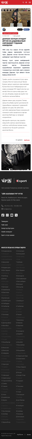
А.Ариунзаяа (5, 262)
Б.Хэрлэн (4, 400)
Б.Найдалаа (5, 353)
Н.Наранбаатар (21, 353)
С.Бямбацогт (20, 300)
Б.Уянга (3, 394)
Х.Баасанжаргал (6, 265)
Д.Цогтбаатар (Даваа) (8, 403)
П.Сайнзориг (5, 375)
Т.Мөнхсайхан (20, 345)
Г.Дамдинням (5, 320)
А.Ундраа (19, 389)
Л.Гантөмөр (5, 314)
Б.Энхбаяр (4, 414)
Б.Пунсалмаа (5, 370)
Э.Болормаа (19, 295)
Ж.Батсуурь (4, 281)
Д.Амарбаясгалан (6, 256)
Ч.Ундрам (4, 392)
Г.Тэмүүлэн (4, 389)
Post (21, 29)
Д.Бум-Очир (19, 298)
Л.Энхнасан (19, 414)
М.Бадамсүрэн (5, 267)
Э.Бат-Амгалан (20, 267)
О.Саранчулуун (6, 378)
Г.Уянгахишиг (20, 394)
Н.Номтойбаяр (5, 361)
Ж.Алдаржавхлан (6, 251)
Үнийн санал (4, 225)
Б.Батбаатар (5, 273)
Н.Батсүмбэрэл (20, 281)
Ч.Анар (18, 259)
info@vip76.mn (8, 209)
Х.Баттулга (4, 284)
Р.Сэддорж (19, 381)
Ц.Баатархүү (20, 265)
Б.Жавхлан (19, 323)
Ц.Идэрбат (19, 334)
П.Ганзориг (4, 312)
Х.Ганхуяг (19, 314)
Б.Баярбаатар (5, 289)
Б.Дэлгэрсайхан (6, 323)
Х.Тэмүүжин (19, 386)
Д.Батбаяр (19, 273)
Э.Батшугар (19, 287)
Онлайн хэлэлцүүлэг (6, 232)
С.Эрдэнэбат (20, 419)
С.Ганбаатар (20, 303)
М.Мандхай (19, 339)
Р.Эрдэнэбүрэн (21, 422)
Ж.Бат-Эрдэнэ (5, 270)
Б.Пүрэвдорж (5, 372)
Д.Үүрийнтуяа (5, 397)
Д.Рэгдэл (19, 372)
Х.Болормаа (5, 295)
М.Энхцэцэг (4, 419)
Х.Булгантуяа (5, 298)
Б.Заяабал (4, 331)
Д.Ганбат (19, 309)
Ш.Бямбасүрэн (6, 300)
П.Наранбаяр (5, 356)
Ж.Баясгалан (5, 292)
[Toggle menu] (29, 2)
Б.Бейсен (19, 292)
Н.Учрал (18, 392)
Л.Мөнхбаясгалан (6, 345)
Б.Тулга (18, 383)
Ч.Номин (4, 358)
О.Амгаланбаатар (6, 259)
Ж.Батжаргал (20, 276)
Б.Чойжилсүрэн (6, 408)
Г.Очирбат (4, 367)
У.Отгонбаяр (20, 364)
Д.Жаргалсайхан (6, 328)
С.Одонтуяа (5, 364)
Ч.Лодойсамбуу (6, 336)
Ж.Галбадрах (5, 303)
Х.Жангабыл (5, 325)
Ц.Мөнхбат (19, 342)
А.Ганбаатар (20, 306)
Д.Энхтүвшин (20, 416)
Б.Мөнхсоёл (5, 347)
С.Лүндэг (4, 339)
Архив (29, 434)
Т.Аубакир (19, 262)
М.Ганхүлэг (4, 317)
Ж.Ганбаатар (5, 306)
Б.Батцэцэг (19, 284)
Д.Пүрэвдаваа (20, 370)
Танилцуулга (4, 221)
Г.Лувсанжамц (20, 336)
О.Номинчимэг (20, 358)
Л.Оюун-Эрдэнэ (21, 367)
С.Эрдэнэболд (5, 422)
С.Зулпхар (4, 334)
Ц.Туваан (4, 383)
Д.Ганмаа (19, 312)
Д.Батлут (4, 278)
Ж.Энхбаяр (19, 411)
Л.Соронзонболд (6, 381)
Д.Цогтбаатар (20, 400)
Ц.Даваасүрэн (20, 317)
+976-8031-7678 (18, 206)
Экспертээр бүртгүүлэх (7, 228)
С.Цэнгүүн (4, 405)
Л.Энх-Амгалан (5, 411)
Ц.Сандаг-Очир (20, 375)
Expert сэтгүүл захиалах (7, 235)
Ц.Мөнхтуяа (5, 350)
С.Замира (19, 328)
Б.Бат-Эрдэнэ (20, 270)
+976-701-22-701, (8, 206)
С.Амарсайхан (20, 256)
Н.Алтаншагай (20, 254)
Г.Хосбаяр (19, 397)
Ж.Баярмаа (19, 289)
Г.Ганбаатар (5, 309)
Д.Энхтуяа (4, 416)
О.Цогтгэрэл (20, 403)
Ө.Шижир (19, 408)
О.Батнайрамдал (21, 278)
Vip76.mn (27, 140)
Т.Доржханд (19, 320)
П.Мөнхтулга (20, 347)
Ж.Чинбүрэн (20, 405)
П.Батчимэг (4, 287)
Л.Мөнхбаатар (5, 342)
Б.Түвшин (4, 386)
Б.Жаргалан (19, 325)
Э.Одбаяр (19, 361)
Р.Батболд (4, 276)
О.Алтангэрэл (20, 251)
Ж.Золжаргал (20, 331)
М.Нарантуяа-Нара (22, 356)
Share (27, 29)
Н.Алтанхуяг (5, 254)
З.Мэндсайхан (20, 350)
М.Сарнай (19, 378)
